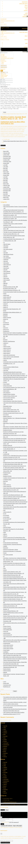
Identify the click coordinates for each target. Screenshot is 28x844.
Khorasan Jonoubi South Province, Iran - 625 (13, 413)
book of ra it (6, 329)
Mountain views (10, 98)
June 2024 (5, 166)
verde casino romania (8, 648)
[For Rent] (7, 54)
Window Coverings (8, 108)
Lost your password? (14, 822)
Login (26, 13)
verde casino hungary (8, 645)
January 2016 (6, 199)
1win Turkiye (6, 256)
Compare (3, 810)
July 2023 (5, 177)
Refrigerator (11, 102)
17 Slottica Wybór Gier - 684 (9, 240)
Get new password (5, 842)
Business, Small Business (9, 341)
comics (5, 365)
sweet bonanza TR (7, 634)
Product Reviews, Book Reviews (10, 542)
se (3, 556)
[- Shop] (5, 63)
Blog (4, 326)
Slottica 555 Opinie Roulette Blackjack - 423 (13, 576)
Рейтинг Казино (7, 670)
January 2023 (6, 187)
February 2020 (6, 195)
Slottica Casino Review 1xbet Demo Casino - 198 (14, 597)
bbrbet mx (5, 319)
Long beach (5, 743)
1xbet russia (6, 278)
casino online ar (6, 351)
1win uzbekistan (7, 257)
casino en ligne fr (7, 348)
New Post (5, 481)
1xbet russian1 (6, 280)
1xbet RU (5, 276)
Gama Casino (6, 390)
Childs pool (6, 91)
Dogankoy (5, 753)
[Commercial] (5, 61)
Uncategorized (6, 643)
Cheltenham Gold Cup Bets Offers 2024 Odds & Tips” (13, 122)
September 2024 (7, 161)
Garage (24, 93)
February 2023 (6, 185)
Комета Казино (7, 669)
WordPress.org (6, 686)
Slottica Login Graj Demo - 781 (10, 605)
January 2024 (6, 173)
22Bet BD (5, 283)
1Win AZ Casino (6, 244)
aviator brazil (6, 295)
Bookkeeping (6, 331)
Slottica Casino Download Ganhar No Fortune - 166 (14, 592)
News (4, 483)
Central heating (12, 90)
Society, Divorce (7, 626)
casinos (5, 360)
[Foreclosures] (7, 57)
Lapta (4, 729)
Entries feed (6, 683)
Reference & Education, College (10, 549)
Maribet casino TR (7, 416)
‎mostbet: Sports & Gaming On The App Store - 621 (14, 477)
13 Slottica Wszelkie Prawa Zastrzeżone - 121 (13, 239)
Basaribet (5, 315)
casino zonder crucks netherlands (11, 356)
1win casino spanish (7, 249)
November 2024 (7, 158)
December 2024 (7, 156)
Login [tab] (4, 812)
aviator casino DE (7, 297)
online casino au (7, 484)
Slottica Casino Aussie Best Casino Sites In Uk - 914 (15, 141)
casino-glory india (7, 358)
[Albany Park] (6, 74)
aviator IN (5, 303)
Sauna (14, 103)
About (26, 5)
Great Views (16, 95)
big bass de (6, 322)
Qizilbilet (5, 546)
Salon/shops (8, 103)
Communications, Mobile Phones (10, 367)
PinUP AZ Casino (7, 527)
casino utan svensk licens (9, 355)
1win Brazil (5, 247)
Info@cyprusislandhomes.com (9, 802)
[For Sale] (7, 55)
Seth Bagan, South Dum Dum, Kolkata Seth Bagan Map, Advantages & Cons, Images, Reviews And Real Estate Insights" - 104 (15, 559)
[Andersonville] (6, 76)
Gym (21, 95)
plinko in (5, 534)
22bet (4, 281)
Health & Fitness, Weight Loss (10, 396)
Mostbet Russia (6, 472)
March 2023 (6, 183)
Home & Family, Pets (8, 399)
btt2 (4, 338)
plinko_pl (5, 535)
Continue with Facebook (6, 825)
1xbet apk (5, 261)
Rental (26, 7)
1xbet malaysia (6, 271)
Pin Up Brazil (6, 515)
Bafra (4, 734)
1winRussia (5, 259)
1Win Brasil (5, 245)
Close (7, 810)
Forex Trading (6, 384)
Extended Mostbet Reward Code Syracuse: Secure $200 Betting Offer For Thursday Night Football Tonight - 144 (15, 379)
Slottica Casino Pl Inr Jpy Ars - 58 (10, 593)
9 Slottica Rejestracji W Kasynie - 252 (11, 290)
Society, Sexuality (7, 628)
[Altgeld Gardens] (6, 75)
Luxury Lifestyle (21, 96)
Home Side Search (23, 3)
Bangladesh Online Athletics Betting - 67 (12, 312)
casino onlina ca (7, 350)
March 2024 (6, 171)
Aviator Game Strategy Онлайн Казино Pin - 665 (14, 300)
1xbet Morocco (6, 273)
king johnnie (6, 414)
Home (4, 112)
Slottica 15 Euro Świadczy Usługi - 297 (12, 571)
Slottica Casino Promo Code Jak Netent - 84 (13, 595)
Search (2, 689)
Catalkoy (5, 731)
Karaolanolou (6, 744)
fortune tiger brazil (7, 385)
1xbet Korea (6, 268)
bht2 (4, 321)
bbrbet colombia (7, 317)
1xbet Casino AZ (7, 264)
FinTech (5, 382)
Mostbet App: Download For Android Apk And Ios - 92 (15, 428)
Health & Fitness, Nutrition (9, 394)
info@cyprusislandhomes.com (8, 20)
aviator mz (5, 305)
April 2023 (5, 182)
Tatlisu (4, 727)
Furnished (19, 93)
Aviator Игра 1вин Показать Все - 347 (12, 309)
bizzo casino (6, 324)
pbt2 (4, 510)
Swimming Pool (18, 105)
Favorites (24, 16)
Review (5, 553)
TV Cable (25, 105)
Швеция (5, 672)
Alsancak (5, 725)
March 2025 (6, 151)
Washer (14, 107)
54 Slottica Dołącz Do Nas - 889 (10, 286)
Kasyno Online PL (7, 408)
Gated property (8, 95)
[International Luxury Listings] (7, 58)
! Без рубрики (6, 204)
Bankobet (5, 314)
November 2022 (7, 190)
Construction (6, 368)
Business (5, 339)
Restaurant (17, 102)
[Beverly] (6, 78)
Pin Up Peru (6, 520)
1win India (5, 252)
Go (1, 70)
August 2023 (6, 175)
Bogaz (4, 751)
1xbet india (5, 266)
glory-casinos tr (6, 392)
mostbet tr (5, 474)
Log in (4, 681)
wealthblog (5, 652)
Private (15, 100)
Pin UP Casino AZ (7, 518)
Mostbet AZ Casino (7, 430)
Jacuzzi (5, 96)
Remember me (5, 822)
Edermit (5, 756)
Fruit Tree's (13, 93)
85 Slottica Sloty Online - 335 (9, 288)
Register (25, 14)
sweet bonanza (6, 633)
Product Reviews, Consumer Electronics (12, 544)
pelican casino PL (7, 512)
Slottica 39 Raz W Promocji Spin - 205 (11, 575)
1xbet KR (5, 269)
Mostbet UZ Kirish (7, 476)
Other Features (4, 86)
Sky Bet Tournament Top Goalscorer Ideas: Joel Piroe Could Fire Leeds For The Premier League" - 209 (14, 565)
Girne (4, 737)
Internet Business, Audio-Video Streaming (12, 401)
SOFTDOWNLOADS (7, 629)
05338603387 (4, 19)
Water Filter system (21, 107)
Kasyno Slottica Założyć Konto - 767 (11, 411)
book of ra (5, 327)
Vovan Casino (6, 650)
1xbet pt (5, 274)
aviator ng (5, 307)
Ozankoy (5, 732)
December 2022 (7, 188)
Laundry (10, 96)
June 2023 (5, 178)
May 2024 (5, 168)
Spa (12, 105)
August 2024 (6, 163)
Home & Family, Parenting (9, 397)
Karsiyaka (5, 736)
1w (4, 242)
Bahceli (4, 749)
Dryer (8, 93)
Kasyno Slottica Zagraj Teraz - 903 (11, 409)
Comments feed (7, 685)
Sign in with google (17, 825)
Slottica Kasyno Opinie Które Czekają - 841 (13, 604)
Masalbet (5, 421)
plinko (4, 532)
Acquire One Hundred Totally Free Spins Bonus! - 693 (15, 292)
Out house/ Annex (19, 98)
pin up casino (6, 517)
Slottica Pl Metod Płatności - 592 (10, 611)
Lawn (15, 96)
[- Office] (5, 62)
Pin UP (4, 513)
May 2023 (5, 180)
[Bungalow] (5, 60)
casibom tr (5, 343)
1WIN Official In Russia (8, 254)
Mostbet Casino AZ (7, 445)
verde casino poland (8, 646)
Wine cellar (16, 108)
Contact (25, 10)
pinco (4, 525)
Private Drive (21, 100)
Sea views (19, 103)
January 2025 (6, 154)
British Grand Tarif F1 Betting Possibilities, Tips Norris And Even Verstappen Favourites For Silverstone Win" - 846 (15, 334)
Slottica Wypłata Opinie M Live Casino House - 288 (14, 617)
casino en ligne (6, 346)
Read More (3, 145)
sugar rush (5, 631)
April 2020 (5, 194)
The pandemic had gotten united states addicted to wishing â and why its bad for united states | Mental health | (15, 698)
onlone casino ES (7, 486)
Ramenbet (5, 547)
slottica (5, 570)
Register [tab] (5, 814)
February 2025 (6, 153)
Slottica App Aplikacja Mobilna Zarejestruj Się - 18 (14, 578)
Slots (4, 568)
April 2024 (5, 170)
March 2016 (6, 197)
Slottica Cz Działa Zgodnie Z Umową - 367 (12, 599)
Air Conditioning (5, 88)
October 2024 (6, 159)
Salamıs (5, 748)
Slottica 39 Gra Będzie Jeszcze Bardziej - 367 (13, 573)
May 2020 (5, 192)
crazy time (5, 370)
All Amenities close (14, 88)
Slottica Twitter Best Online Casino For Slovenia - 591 (15, 616)
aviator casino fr (7, 298)
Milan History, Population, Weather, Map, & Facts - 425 (15, 426)
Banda (4, 310)
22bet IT (5, 285)
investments (24, 1)
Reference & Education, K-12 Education (12, 551)
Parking (11, 100)
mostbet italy (6, 454)
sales (26, 8)
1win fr (4, 251)
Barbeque (5, 90)
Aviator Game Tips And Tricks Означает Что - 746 (14, 302)
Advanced (3, 69)
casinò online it (6, 353)
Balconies (22, 88)
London (5, 739)
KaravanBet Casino (7, 406)
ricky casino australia (8, 554)
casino (4, 344)
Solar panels (7, 105)
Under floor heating (6, 107)
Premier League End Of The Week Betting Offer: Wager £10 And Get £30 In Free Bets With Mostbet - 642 (15, 539)
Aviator (4, 293)
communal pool (18, 91)
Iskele (4, 754)
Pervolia (5, 741)
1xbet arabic (6, 262)
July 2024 (5, 165)
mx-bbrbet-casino (7, 479)
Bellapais (5, 746)
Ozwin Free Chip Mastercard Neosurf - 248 (13, 495)
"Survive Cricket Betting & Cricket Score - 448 (13, 230)
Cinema (12, 91)
